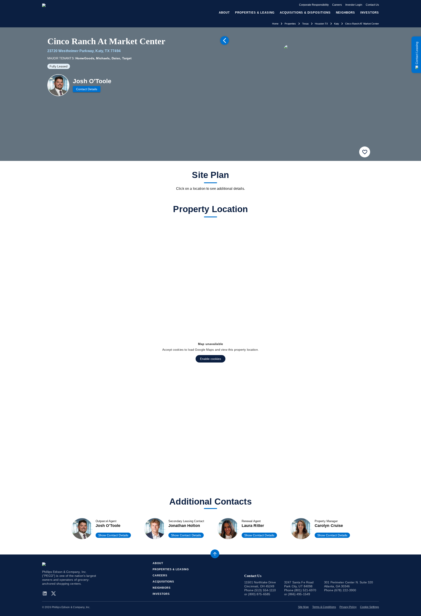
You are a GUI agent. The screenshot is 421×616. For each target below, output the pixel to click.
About (158, 563)
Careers (337, 4)
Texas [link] (305, 23)
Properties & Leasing (171, 569)
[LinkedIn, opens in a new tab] (45, 593)
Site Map (303, 607)
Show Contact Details (113, 535)
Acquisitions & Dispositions (305, 12)
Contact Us (372, 4)
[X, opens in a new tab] (53, 593)
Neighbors (345, 12)
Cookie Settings (369, 607)
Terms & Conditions (324, 607)
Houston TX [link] (321, 23)
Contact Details (86, 89)
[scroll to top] (214, 553)
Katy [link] (336, 23)
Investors (369, 12)
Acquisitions (163, 581)
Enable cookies (210, 359)
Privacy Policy (348, 607)
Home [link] (275, 23)
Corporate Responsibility (314, 4)
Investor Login (353, 4)
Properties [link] (290, 23)
